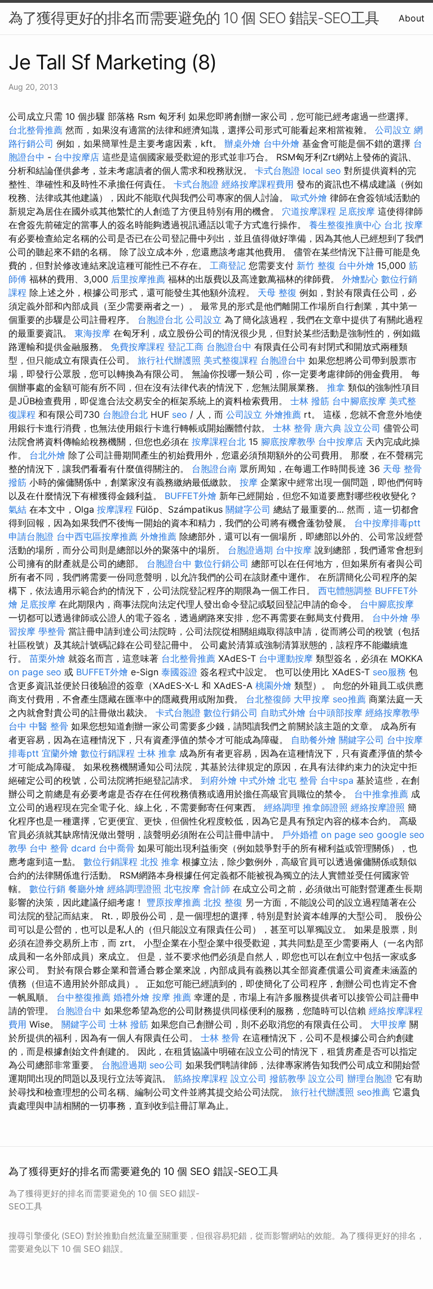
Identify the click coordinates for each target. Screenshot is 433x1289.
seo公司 (166, 1064)
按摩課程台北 (219, 441)
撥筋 (17, 482)
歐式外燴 (309, 197)
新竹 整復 (316, 265)
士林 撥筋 (309, 401)
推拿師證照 (325, 807)
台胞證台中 (228, 346)
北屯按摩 (182, 888)
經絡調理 (282, 807)
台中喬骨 (117, 848)
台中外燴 (281, 143)
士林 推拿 (157, 753)
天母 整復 (277, 292)
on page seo (34, 672)
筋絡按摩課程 (201, 1078)
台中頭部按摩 (335, 712)
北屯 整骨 (298, 780)
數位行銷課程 (108, 753)
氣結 (17, 509)
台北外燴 (47, 455)
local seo (322, 170)
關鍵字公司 (248, 509)
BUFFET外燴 (190, 495)
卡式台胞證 (277, 170)
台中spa (337, 780)
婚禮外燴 (131, 997)
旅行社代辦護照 (169, 360)
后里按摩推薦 (138, 279)
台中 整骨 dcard (62, 848)
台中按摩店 (76, 157)
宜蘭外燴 (60, 753)
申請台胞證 (31, 536)
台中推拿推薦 (381, 793)
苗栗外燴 (47, 658)
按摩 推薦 (171, 997)
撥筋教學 (287, 1078)
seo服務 (389, 672)
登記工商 (185, 346)
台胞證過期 (250, 550)
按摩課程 (115, 509)
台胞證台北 (160, 319)
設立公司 (362, 428)
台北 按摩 (403, 224)
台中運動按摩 (286, 658)
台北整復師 (268, 699)
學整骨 (51, 631)
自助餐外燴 (313, 739)
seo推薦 (349, 699)
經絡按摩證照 (378, 807)
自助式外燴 (283, 712)
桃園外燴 (273, 685)
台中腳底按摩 (359, 401)
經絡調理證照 (134, 888)
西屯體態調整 (345, 590)
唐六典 (328, 428)
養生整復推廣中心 (345, 224)
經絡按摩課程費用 (258, 184)
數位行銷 (47, 888)
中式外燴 (258, 780)
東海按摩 (92, 333)
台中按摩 (294, 550)
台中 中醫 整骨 (38, 726)
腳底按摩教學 (288, 441)
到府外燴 (219, 780)
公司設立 (393, 130)
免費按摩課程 (138, 346)
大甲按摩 (312, 699)
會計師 (216, 888)
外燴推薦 (283, 414)
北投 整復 (223, 902)
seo (179, 414)
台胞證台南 (214, 468)
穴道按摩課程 (309, 211)
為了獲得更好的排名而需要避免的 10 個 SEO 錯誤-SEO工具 (193, 18)
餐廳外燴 (86, 888)
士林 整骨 (292, 428)
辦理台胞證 (369, 1078)
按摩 (249, 482)
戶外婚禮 (300, 834)
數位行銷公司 (222, 563)
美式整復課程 (231, 360)
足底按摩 (357, 211)
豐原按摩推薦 (174, 902)
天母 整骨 (402, 468)
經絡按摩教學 (392, 712)
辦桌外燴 (242, 143)
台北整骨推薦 (35, 130)
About (412, 18)
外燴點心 (360, 279)
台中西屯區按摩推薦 (97, 536)
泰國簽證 (179, 672)
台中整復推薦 (83, 997)
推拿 (336, 387)
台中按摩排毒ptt (387, 522)
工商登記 (228, 265)
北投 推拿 (159, 861)
